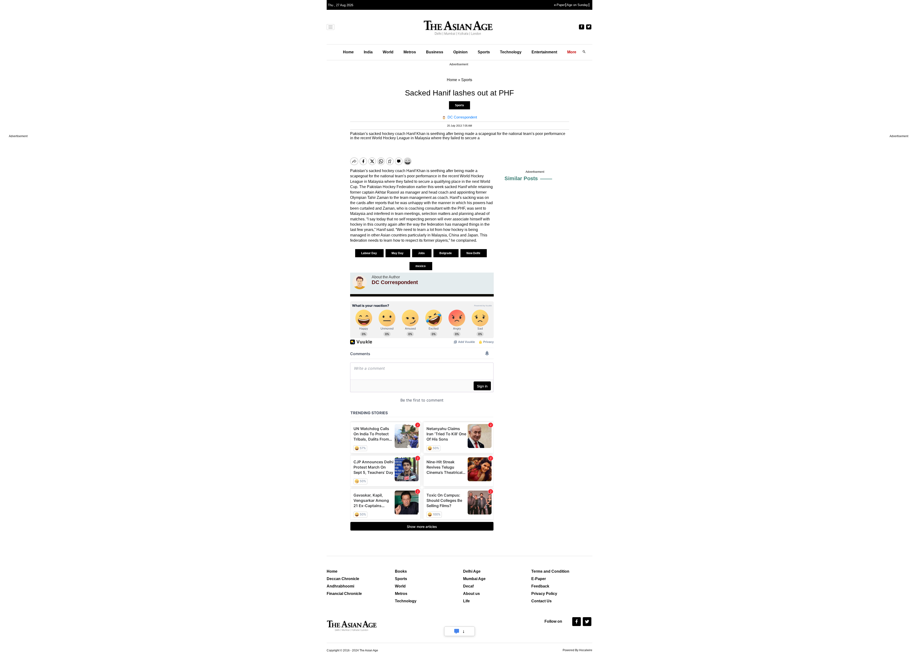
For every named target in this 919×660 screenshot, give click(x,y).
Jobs (422, 253)
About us (471, 594)
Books (401, 571)
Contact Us (541, 601)
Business (434, 52)
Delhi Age (472, 571)
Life (466, 601)
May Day (398, 253)
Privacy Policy (544, 594)
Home (348, 52)
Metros (409, 52)
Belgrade (446, 253)
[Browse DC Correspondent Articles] (360, 282)
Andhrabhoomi (340, 586)
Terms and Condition (550, 571)
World (388, 52)
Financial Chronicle (344, 594)
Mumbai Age (474, 579)
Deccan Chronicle (343, 579)
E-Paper (538, 579)
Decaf (468, 586)
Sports (484, 52)
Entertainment (544, 52)
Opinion (460, 52)
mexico (420, 266)
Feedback (540, 586)
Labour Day (369, 253)
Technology (510, 52)
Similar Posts (521, 178)
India (368, 52)
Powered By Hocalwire (577, 650)
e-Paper (559, 5)
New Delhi (473, 253)
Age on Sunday (577, 5)
